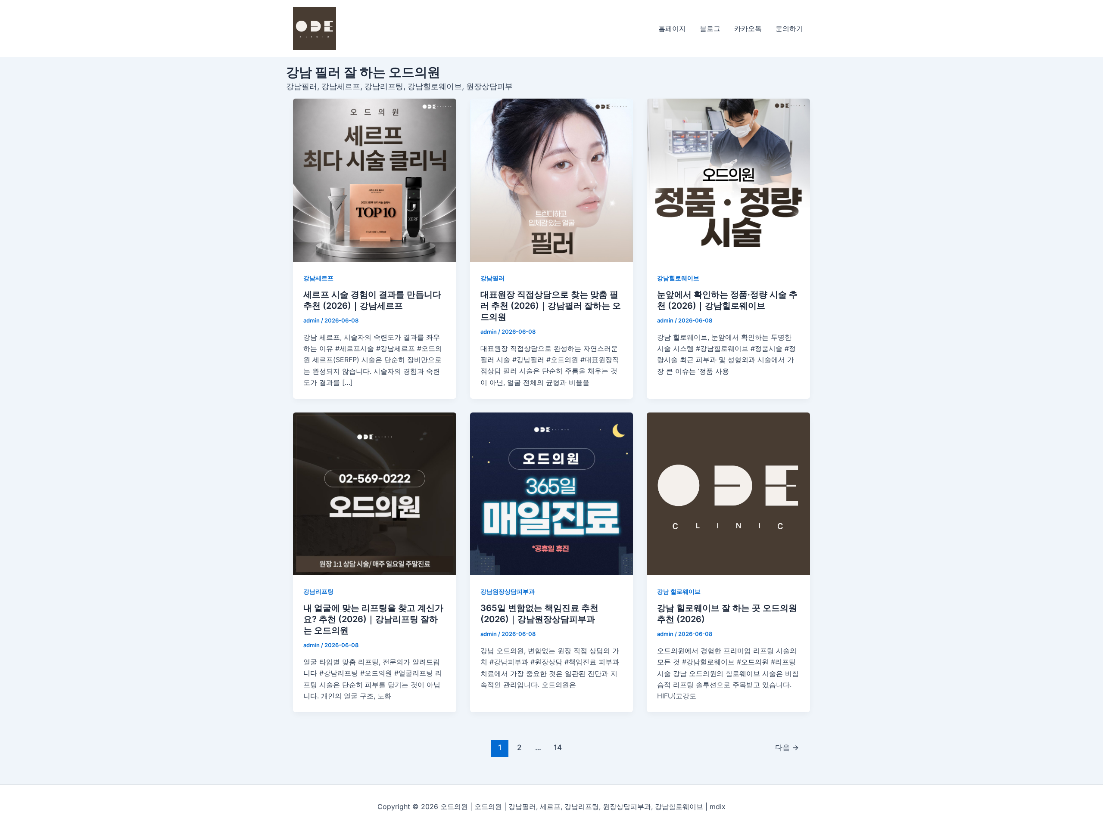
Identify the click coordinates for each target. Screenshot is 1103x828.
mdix (718, 806)
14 (558, 747)
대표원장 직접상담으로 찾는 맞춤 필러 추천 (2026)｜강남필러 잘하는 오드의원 (550, 305)
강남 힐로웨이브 (679, 591)
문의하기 (789, 28)
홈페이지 (672, 28)
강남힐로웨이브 (678, 278)
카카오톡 (748, 28)
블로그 (710, 28)
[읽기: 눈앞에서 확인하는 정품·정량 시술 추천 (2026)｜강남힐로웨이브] (728, 180)
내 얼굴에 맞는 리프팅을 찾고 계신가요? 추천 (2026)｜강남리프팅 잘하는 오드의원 (373, 619)
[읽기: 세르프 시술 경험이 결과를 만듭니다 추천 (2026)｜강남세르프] (374, 180)
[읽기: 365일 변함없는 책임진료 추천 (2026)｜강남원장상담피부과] (551, 494)
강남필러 (492, 278)
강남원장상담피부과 (507, 591)
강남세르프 (318, 278)
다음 (787, 747)
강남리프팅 (318, 591)
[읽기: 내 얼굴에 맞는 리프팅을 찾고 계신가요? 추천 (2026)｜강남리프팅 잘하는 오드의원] (374, 494)
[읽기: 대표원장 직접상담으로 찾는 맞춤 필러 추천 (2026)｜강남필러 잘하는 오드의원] (551, 180)
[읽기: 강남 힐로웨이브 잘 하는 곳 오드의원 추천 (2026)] (728, 494)
